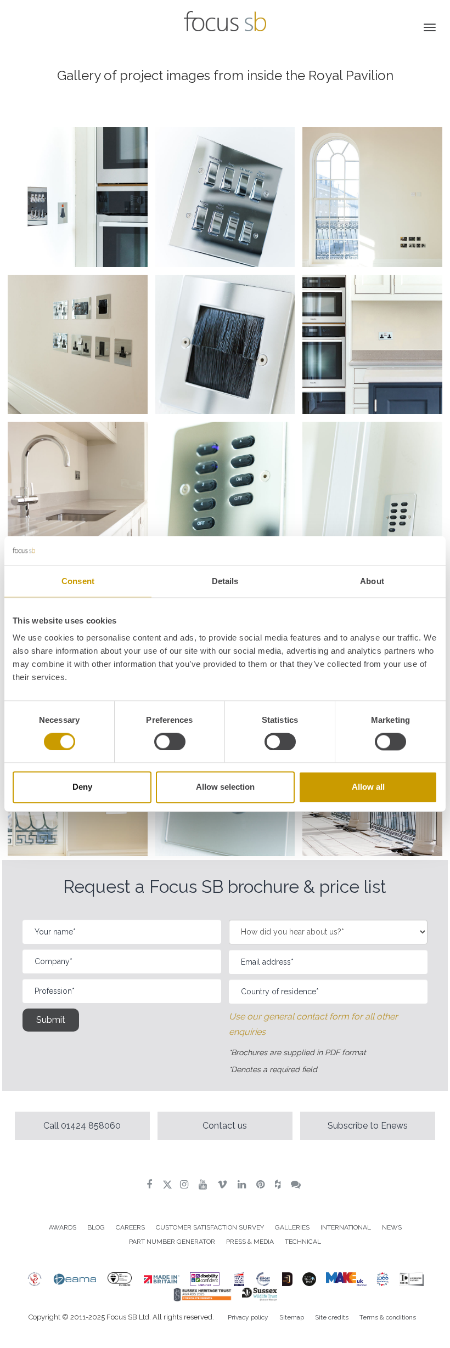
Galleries (292, 1227)
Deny (82, 787)
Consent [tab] (77, 581)
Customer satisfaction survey (210, 1227)
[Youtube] (204, 1184)
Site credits (331, 1317)
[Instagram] (185, 1184)
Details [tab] (225, 581)
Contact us (225, 1125)
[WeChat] (297, 1184)
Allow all (368, 787)
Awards (62, 1227)
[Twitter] (167, 1184)
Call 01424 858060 (82, 1125)
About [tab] (372, 581)
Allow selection (225, 787)
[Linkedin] (243, 1184)
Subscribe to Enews (368, 1125)
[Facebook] (151, 1184)
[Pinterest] (262, 1184)
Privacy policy (248, 1317)
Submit (50, 1020)
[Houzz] (279, 1184)
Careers (130, 1227)
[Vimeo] (224, 1184)
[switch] (169, 741)
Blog (96, 1227)
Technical (303, 1241)
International (345, 1227)
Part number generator (172, 1241)
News (392, 1227)
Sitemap (291, 1317)
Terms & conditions (387, 1317)
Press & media (250, 1241)
